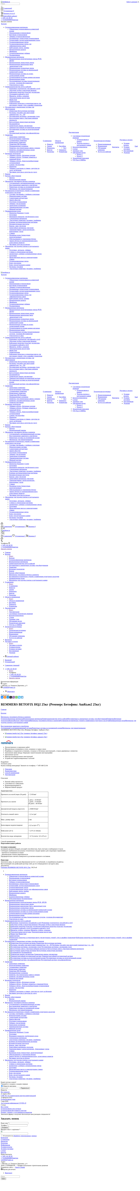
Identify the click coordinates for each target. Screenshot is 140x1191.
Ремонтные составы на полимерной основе (47, 728)
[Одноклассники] (5, 697)
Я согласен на (20, 1136)
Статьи (3, 1151)
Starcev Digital (20, 1167)
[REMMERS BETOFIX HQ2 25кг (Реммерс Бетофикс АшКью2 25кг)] (26, 733)
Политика (4, 1143)
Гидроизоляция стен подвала (11, 1109)
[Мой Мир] (8, 697)
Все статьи (4, 1107)
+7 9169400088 (9, 20)
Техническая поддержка (17, 630)
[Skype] (19, 697)
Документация (14, 612)
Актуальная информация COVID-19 (13, 1103)
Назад (11, 556)
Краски (11, 720)
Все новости (5, 1092)
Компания (4, 1138)
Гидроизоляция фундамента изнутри (13, 1110)
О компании (13, 586)
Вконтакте (11, 691)
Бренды (3, 1152)
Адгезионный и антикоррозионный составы (16, 728)
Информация (5, 1145)
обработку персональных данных (25, 1136)
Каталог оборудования (22, 720)
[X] (10, 697)
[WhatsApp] (16, 697)
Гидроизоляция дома (8, 1099)
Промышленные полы (117, 720)
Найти (3, 1179)
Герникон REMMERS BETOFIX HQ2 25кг (16, 867)
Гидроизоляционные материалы (12, 719)
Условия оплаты (6, 1147)
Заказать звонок (6, 549)
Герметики (110, 719)
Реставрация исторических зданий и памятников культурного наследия (85, 720)
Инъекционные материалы (32, 719)
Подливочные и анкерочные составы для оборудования (87, 719)
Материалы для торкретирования (73, 728)
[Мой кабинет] (2, 524)
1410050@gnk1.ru (9, 687)
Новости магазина (9, 1086)
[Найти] (1, 6)
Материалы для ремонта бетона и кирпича (45, 720)
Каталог (12, 558)
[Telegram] (22, 697)
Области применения (16, 601)
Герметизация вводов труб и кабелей (55, 719)
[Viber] (13, 697)
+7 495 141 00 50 (6, 18)
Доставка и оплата (15, 645)
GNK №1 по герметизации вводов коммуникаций (18, 1096)
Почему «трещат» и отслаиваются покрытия (16, 1112)
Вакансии (4, 1141)
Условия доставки (7, 1149)
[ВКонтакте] (2, 697)
